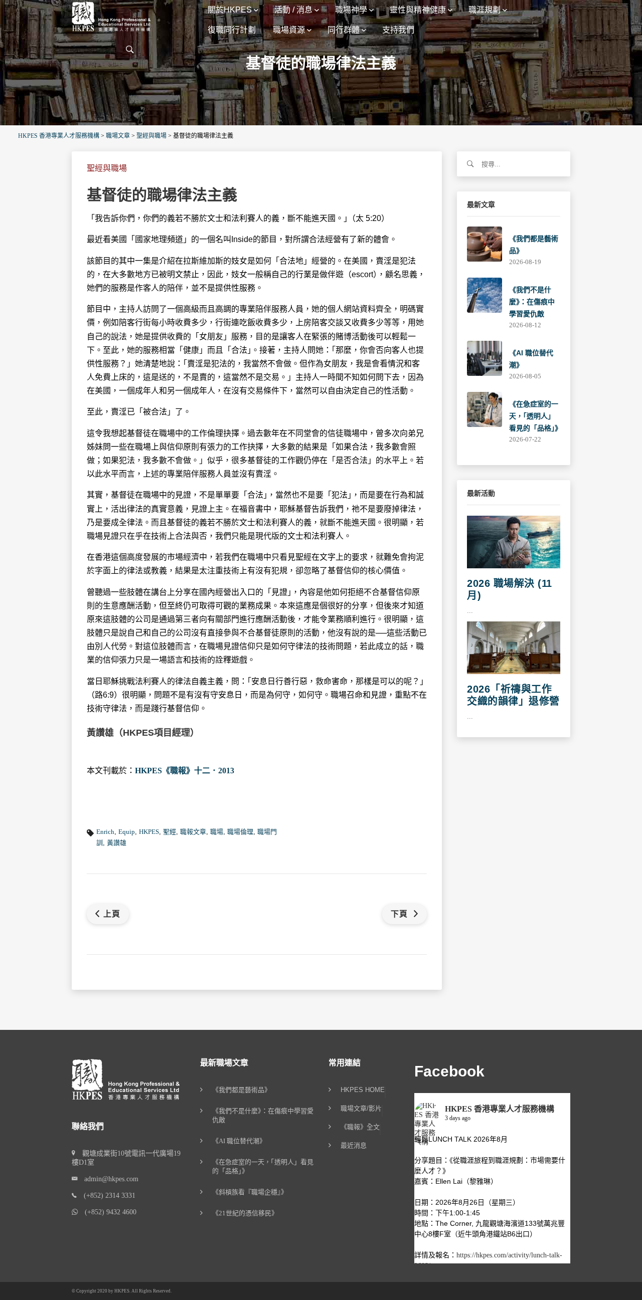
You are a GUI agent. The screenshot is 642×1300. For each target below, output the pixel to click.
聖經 (169, 831)
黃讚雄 (116, 842)
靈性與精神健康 (418, 10)
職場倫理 (240, 831)
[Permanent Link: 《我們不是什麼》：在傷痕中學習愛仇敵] (484, 294)
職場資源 (289, 30)
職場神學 (351, 10)
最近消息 (354, 1145)
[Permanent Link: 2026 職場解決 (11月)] (513, 541)
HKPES (149, 831)
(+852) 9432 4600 (107, 1212)
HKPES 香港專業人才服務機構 (499, 1109)
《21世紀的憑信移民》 (245, 1213)
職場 (216, 831)
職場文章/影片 (361, 1108)
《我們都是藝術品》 (241, 1090)
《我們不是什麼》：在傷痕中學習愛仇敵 (532, 302)
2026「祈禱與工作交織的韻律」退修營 (513, 695)
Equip (126, 831)
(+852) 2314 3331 (106, 1195)
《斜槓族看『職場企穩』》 (249, 1192)
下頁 (400, 914)
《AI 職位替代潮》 (239, 1141)
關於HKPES (230, 10)
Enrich (105, 831)
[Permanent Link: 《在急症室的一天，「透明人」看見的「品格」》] (484, 408)
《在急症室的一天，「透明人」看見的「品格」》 (535, 416)
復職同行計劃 (232, 30)
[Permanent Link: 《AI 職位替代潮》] (484, 357)
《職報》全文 (360, 1127)
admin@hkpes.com (107, 1179)
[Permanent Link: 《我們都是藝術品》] (484, 243)
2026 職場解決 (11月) (509, 589)
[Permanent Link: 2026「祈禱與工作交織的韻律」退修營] (513, 647)
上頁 (111, 914)
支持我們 (398, 30)
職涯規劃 (484, 10)
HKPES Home (363, 1090)
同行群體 (344, 30)
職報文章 (193, 831)
